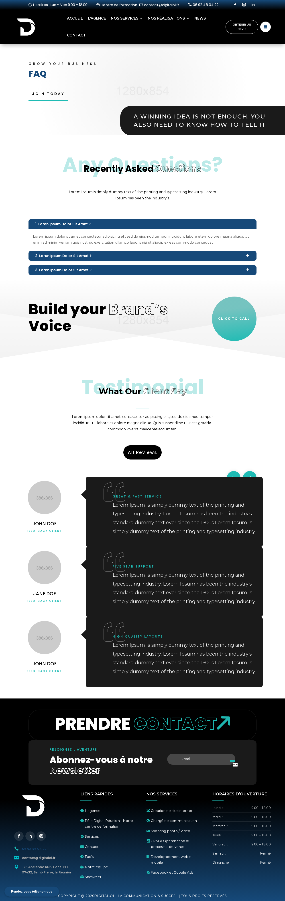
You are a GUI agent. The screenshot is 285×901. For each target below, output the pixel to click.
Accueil (75, 18)
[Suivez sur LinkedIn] (252, 4)
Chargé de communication (174, 821)
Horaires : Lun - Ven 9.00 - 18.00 (60, 4)
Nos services (124, 18)
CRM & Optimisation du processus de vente (170, 844)
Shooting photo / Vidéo (170, 831)
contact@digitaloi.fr (161, 5)
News (200, 18)
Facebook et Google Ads (172, 872)
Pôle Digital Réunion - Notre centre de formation (109, 824)
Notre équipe (96, 867)
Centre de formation (118, 5)
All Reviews (142, 452)
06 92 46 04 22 (205, 4)
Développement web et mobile (172, 860)
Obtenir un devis (242, 27)
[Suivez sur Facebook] (235, 4)
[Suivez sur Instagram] (244, 4)
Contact (76, 35)
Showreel (93, 877)
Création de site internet (171, 811)
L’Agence (97, 18)
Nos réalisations (166, 18)
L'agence (93, 811)
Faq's (89, 857)
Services (92, 836)
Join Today (48, 93)
